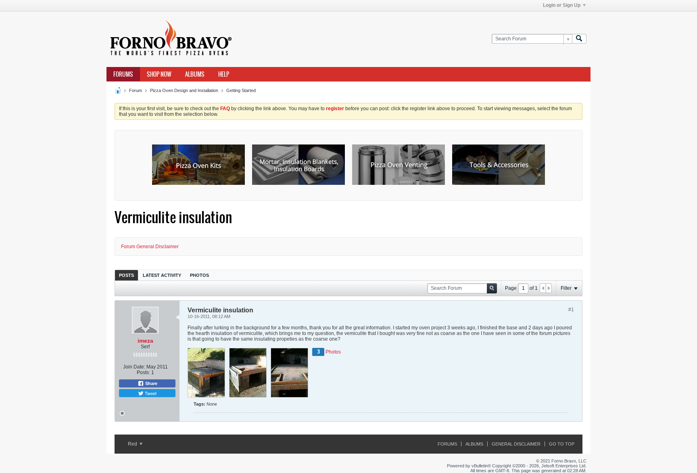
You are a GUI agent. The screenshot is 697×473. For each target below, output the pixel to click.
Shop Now (159, 74)
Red (133, 444)
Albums (195, 74)
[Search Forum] (579, 39)
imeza (145, 340)
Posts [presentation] (126, 275)
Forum (135, 90)
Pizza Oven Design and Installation (184, 90)
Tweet (150, 393)
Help (223, 74)
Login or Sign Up (561, 5)
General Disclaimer (516, 444)
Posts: (143, 372)
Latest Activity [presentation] (162, 275)
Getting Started (241, 90)
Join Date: (134, 367)
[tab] (126, 275)
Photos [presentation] (199, 275)
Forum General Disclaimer (150, 246)
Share (150, 383)
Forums (123, 74)
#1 (571, 309)
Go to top (561, 444)
